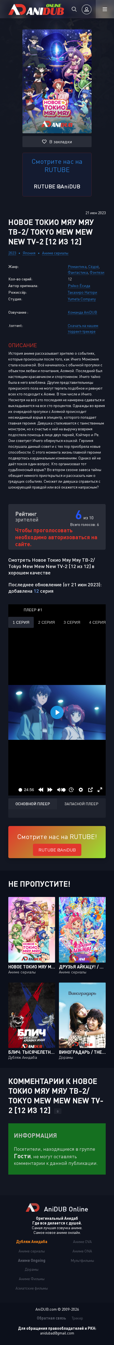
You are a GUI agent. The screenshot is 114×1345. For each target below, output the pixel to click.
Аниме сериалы (55, 252)
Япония (29, 252)
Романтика (77, 266)
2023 (12, 252)
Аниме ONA (82, 1251)
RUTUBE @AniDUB (57, 186)
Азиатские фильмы (31, 1288)
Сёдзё (93, 266)
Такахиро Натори (82, 292)
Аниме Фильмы (32, 1278)
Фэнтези (97, 272)
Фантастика (78, 272)
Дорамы (31, 1269)
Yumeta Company (82, 298)
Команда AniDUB (82, 312)
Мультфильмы (82, 1260)
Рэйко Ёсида (79, 285)
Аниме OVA (82, 1241)
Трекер (77, 1318)
